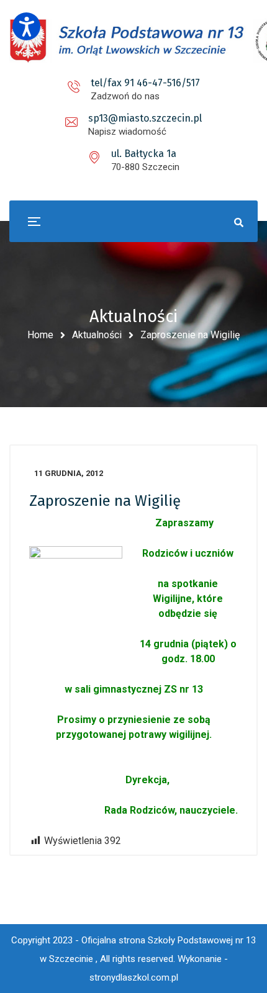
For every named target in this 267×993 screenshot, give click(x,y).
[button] (26, 26)
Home (40, 335)
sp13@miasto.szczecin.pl (145, 118)
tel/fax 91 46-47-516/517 (145, 83)
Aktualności (97, 335)
